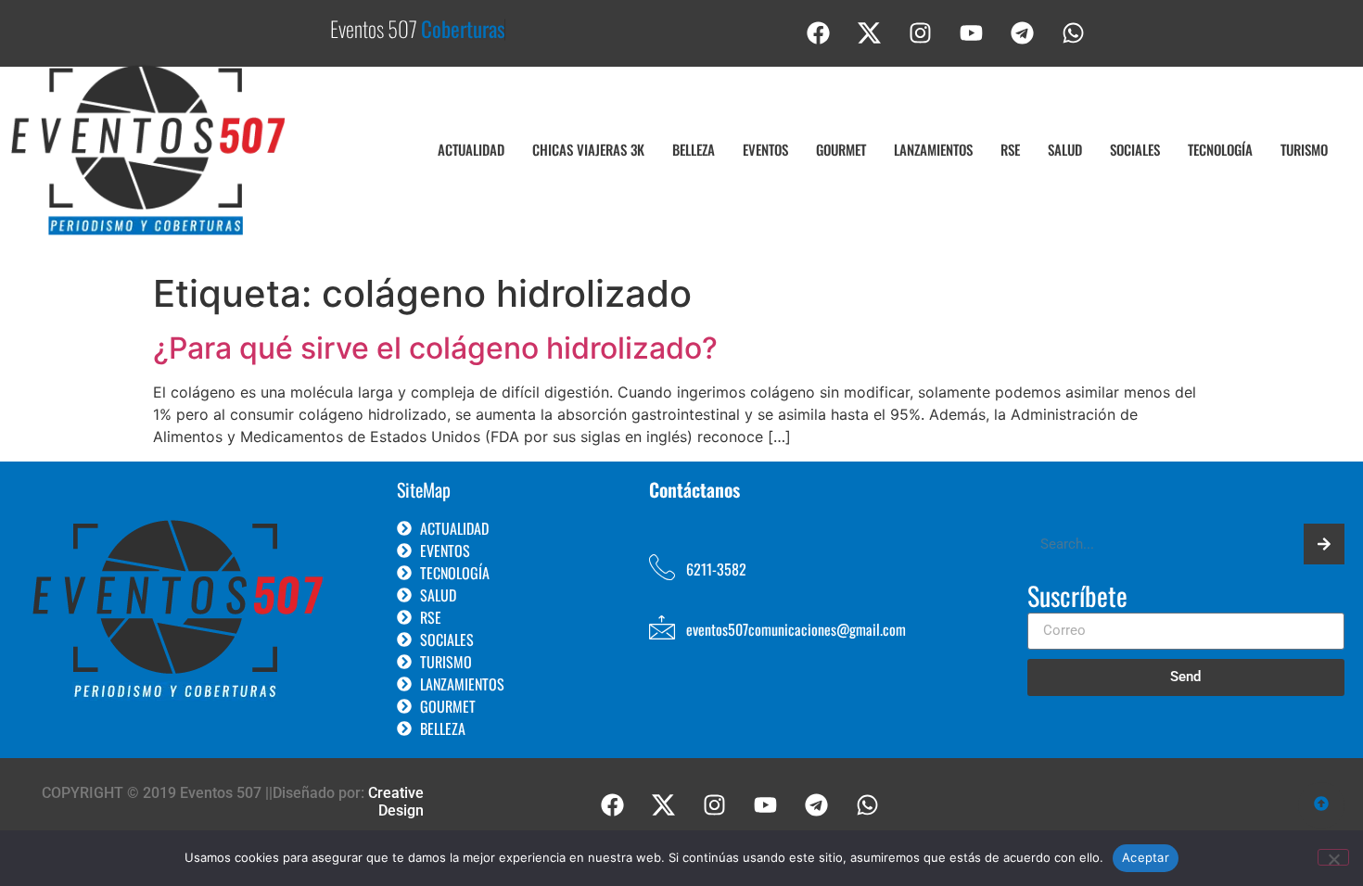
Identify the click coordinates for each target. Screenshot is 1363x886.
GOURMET (841, 149)
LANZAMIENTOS (933, 149)
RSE (1010, 149)
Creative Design (396, 801)
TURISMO (1304, 149)
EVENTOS (765, 149)
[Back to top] (1321, 805)
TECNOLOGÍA (1220, 149)
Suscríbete (1077, 598)
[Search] (1324, 544)
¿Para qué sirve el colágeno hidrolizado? (435, 348)
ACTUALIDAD (471, 149)
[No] (1333, 857)
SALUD (1065, 149)
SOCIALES (1135, 149)
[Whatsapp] (1074, 32)
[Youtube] (972, 32)
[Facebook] (819, 32)
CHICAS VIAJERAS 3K (588, 149)
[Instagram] (921, 32)
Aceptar (1145, 857)
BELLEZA (693, 149)
